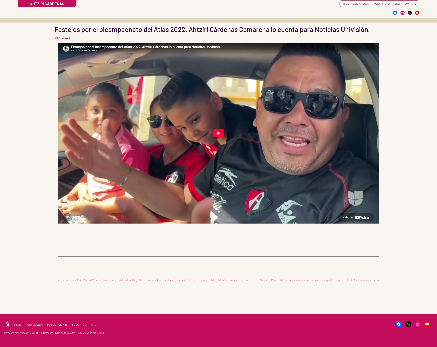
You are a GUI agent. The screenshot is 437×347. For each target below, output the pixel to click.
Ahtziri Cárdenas (44, 332)
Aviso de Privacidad (65, 332)
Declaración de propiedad (90, 332)
